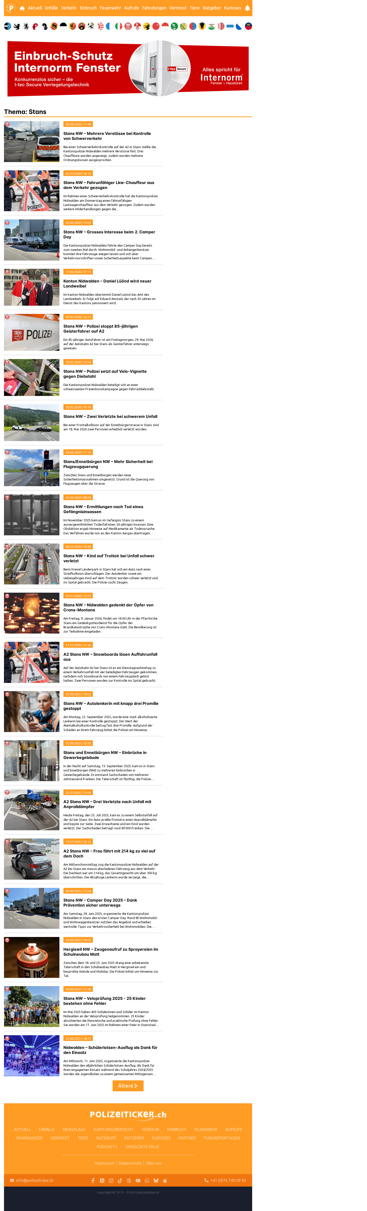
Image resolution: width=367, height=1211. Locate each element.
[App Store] (165, 1180)
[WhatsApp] (147, 1180)
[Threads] (129, 1180)
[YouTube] (138, 1180)
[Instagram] (111, 1180)
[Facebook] (93, 1180)
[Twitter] (102, 1180)
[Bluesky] (156, 1180)
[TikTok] (120, 1180)
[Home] (11, 8)
